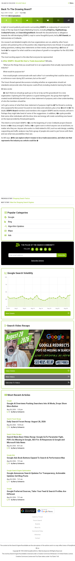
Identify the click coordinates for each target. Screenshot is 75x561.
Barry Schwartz (18, 412)
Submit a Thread (37, 517)
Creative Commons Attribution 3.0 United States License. (55, 554)
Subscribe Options (37, 261)
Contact (37, 538)
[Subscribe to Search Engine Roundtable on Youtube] (45, 249)
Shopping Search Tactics (21, 198)
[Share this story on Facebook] (6, 20)
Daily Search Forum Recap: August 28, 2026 (26, 421)
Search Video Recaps (14, 434)
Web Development (44, 551)
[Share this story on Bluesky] (48, 20)
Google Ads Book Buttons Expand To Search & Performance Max (36, 458)
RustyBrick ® (32, 551)
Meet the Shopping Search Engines (22, 202)
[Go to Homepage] (14, 3)
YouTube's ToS (54, 556)
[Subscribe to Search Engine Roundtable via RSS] (49, 249)
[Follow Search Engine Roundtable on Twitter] (36, 249)
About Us (37, 527)
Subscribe (61, 255)
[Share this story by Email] (58, 20)
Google (9, 401)
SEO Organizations (14, 16)
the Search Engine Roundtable (19, 545)
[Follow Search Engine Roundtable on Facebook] (32, 249)
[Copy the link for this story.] (68, 20)
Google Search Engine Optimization (19, 471)
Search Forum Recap (14, 419)
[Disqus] (37, 170)
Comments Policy (37, 531)
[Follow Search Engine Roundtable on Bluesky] (41, 249)
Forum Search (37, 520)
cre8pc (24, 12)
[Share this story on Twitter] (17, 20)
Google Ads (11, 455)
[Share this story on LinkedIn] (37, 20)
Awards (37, 524)
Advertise (38, 534)
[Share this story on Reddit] (27, 20)
